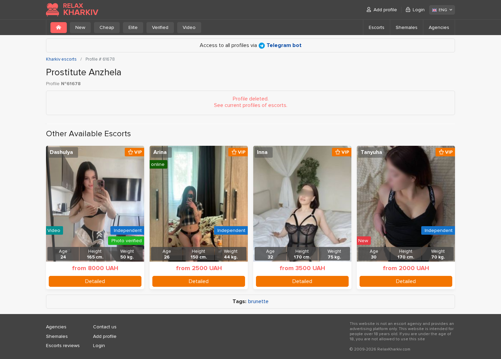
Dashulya (61, 152)
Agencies (439, 27)
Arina (160, 152)
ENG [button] (443, 10)
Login (419, 10)
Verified (160, 27)
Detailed (95, 281)
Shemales (407, 27)
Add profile (385, 10)
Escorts (376, 27)
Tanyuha (371, 152)
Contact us (105, 327)
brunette (258, 301)
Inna (262, 152)
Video (189, 27)
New (80, 27)
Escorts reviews (63, 345)
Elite (133, 27)
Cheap (107, 27)
